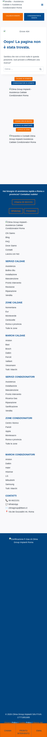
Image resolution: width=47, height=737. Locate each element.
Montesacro (10, 435)
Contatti (9, 250)
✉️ (16, 508)
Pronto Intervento (13, 283)
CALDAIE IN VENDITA (13, 16)
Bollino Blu (10, 270)
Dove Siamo (11, 246)
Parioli (8, 427)
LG (6, 476)
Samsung (9, 484)
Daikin (8, 353)
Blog (7, 237)
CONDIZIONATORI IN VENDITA (34, 17)
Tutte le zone (11, 328)
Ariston (8, 340)
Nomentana (10, 307)
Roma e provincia (13, 324)
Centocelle (10, 320)
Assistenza (10, 266)
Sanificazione (11, 406)
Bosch (8, 349)
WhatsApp (16, 211)
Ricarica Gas (11, 398)
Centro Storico (12, 423)
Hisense (9, 472)
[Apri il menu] (42, 4)
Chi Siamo (10, 233)
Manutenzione (11, 278)
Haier (7, 468)
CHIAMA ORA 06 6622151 (23, 121)
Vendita (8, 295)
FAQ (7, 241)
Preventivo (31, 211)
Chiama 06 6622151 (23, 202)
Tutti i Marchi (11, 369)
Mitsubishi (10, 480)
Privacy (7, 722)
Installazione (11, 274)
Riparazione (10, 291)
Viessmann (10, 365)
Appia (8, 431)
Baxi (7, 344)
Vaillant (8, 361)
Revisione (9, 287)
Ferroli (8, 357)
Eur (7, 311)
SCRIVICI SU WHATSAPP (23, 125)
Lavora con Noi (12, 254)
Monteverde (10, 316)
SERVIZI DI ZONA (23, 130)
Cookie (22, 722)
